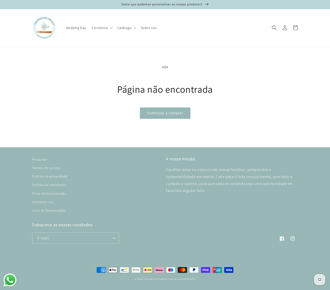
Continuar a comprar (165, 113)
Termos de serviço (46, 168)
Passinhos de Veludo (155, 279)
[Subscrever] (113, 238)
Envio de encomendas (49, 193)
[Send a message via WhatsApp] (10, 280)
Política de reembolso (49, 185)
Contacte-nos (42, 202)
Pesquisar (39, 159)
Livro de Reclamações (49, 210)
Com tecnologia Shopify (181, 279)
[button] (101, 28)
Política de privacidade (50, 176)
